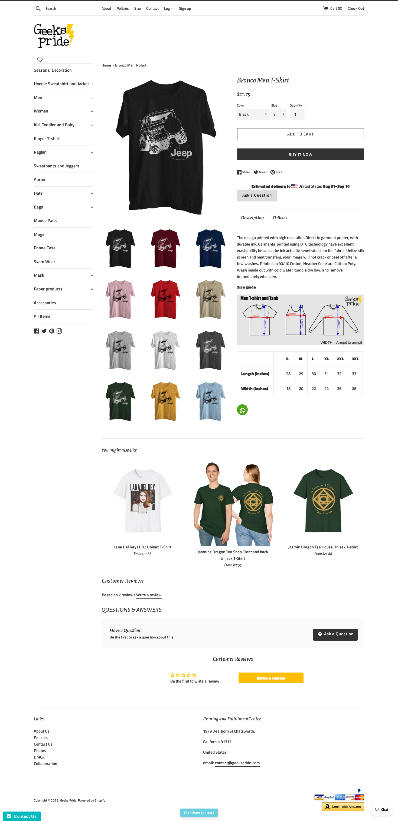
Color (240, 105)
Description (252, 217)
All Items (42, 316)
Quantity (296, 105)
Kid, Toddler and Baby (63, 124)
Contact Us (43, 744)
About (106, 8)
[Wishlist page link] (40, 59)
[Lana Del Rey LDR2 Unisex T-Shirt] (143, 500)
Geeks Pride (68, 800)
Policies (123, 8)
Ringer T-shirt (47, 138)
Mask (63, 275)
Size (137, 8)
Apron (39, 179)
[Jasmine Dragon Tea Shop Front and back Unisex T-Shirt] (233, 502)
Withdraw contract (199, 812)
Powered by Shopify (91, 800)
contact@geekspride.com (237, 763)
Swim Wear (44, 261)
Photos (40, 750)
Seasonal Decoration (53, 70)
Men (63, 97)
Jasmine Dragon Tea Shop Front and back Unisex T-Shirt (233, 555)
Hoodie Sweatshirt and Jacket (63, 83)
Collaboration (45, 763)
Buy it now (301, 154)
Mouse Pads (45, 220)
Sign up (185, 8)
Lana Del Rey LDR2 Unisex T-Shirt (142, 547)
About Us (42, 731)
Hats (63, 193)
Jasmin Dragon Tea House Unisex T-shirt (323, 547)
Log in (169, 8)
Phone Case (45, 247)
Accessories (45, 302)
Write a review (149, 595)
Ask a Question (257, 195)
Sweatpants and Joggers (56, 166)
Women (63, 111)
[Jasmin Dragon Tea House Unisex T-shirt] (323, 500)
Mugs (39, 234)
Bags (63, 207)
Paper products (63, 289)
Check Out (356, 8)
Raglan (63, 152)
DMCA (39, 757)
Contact (152, 8)
